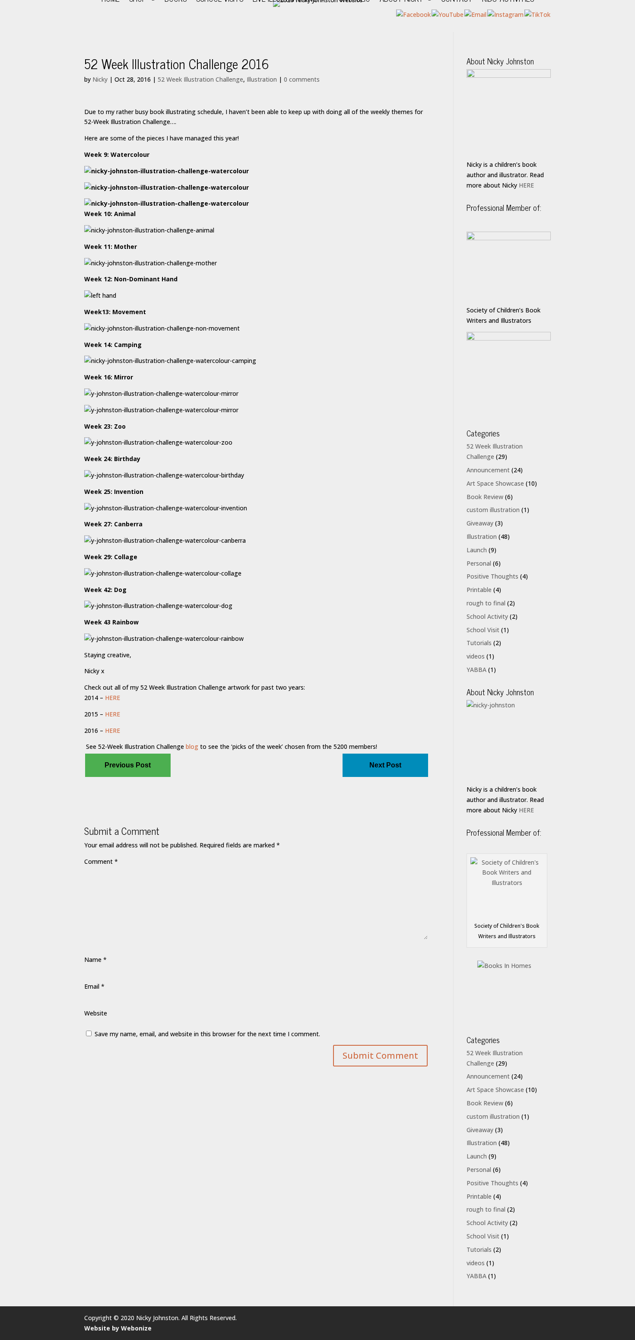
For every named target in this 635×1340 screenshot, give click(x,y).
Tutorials (479, 643)
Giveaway (480, 523)
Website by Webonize (118, 1328)
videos (476, 656)
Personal (479, 563)
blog (191, 746)
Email (94, 986)
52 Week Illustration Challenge (200, 79)
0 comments (302, 79)
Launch (477, 550)
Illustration (262, 79)
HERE (112, 698)
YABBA (476, 669)
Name (95, 959)
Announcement (488, 470)
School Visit (483, 630)
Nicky (100, 79)
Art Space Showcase (495, 483)
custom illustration (493, 510)
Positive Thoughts (492, 576)
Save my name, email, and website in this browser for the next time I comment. (207, 1034)
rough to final (486, 603)
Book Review (485, 497)
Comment (101, 861)
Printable (479, 590)
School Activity (487, 616)
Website (95, 1013)
